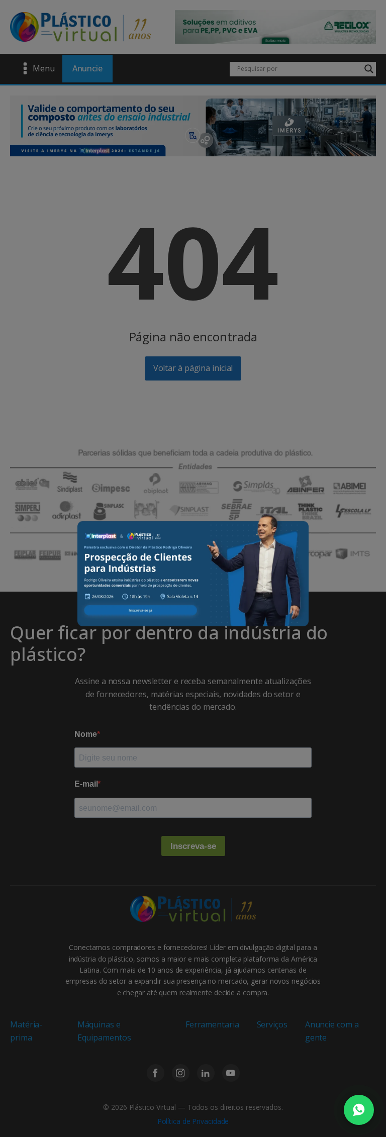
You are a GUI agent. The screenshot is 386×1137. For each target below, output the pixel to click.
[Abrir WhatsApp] (359, 1110)
